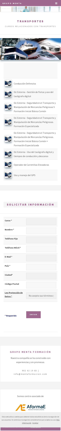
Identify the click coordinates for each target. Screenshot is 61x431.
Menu (56, 3)
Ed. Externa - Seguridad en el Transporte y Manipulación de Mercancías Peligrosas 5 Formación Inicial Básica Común (35, 107)
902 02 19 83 (29, 370)
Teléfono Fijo (11, 238)
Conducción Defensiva (25, 83)
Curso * (8, 220)
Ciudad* (9, 275)
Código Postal (12, 284)
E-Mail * (8, 256)
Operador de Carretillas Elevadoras (31, 164)
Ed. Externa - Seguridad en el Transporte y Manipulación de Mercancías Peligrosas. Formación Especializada (35, 122)
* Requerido (11, 315)
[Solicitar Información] (8, 85)
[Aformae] (30, 410)
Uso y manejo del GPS (24, 175)
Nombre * (9, 229)
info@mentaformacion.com (30, 374)
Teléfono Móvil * (13, 247)
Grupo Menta (12, 3)
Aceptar (35, 423)
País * (7, 265)
